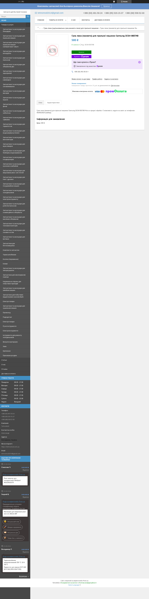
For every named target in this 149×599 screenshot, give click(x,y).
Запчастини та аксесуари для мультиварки (14, 145)
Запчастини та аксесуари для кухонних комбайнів (14, 165)
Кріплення (6, 351)
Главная (40, 20)
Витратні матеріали (10, 342)
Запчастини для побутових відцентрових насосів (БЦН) (13, 296)
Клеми (5, 264)
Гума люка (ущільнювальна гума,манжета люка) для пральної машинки (71, 28)
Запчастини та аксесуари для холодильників (14, 191)
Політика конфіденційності (88, 583)
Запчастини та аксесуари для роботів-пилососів (14, 205)
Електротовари (8, 301)
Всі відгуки (23, 576)
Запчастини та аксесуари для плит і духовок (14, 178)
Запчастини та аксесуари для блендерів (14, 30)
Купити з (77, 56)
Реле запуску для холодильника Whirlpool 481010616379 (12, 480)
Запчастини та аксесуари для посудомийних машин (14, 185)
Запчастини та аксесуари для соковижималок (14, 85)
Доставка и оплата (8, 374)
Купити (81, 52)
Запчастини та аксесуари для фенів (14, 105)
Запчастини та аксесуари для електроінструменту (14, 198)
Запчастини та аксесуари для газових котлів (14, 231)
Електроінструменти (10, 331)
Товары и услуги (7, 25)
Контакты (86, 20)
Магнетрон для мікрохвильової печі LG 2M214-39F (15, 513)
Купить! (106, 6)
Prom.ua (85, 581)
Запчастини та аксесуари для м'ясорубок (14, 52)
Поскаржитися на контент (69, 583)
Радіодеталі (7, 317)
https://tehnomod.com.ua (10, 447)
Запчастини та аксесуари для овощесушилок (14, 269)
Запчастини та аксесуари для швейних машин (14, 289)
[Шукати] (28, 16)
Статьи (4, 360)
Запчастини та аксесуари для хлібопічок (14, 112)
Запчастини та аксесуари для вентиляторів (14, 138)
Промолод (6, 312)
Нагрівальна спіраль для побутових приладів (12, 282)
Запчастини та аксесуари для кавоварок (14, 79)
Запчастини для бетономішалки (9, 244)
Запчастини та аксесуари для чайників (14, 118)
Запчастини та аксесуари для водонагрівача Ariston (14, 132)
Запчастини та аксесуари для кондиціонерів (14, 158)
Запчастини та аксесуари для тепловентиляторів (14, 225)
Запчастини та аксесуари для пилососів (14, 59)
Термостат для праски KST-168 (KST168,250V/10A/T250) (15, 568)
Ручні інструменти (9, 326)
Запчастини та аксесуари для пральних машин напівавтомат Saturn (14, 44)
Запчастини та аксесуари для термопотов (14, 125)
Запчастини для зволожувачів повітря (14, 276)
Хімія (4, 346)
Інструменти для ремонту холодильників (12, 336)
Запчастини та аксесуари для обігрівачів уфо (14, 65)
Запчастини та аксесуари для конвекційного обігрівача (14, 211)
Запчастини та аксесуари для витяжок (14, 238)
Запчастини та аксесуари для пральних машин (14, 37)
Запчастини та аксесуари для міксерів (14, 92)
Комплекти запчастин (11, 250)
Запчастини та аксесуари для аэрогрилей (14, 72)
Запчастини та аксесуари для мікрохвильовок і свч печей (14, 171)
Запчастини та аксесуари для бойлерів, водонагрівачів (14, 152)
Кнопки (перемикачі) (10, 259)
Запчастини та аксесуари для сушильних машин (14, 307)
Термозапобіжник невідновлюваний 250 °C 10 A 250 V (14, 562)
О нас (3, 364)
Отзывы (4, 369)
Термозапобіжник (9, 255)
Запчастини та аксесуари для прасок (14, 99)
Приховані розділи (10, 355)
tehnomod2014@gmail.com (10, 454)
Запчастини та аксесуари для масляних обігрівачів (14, 218)
